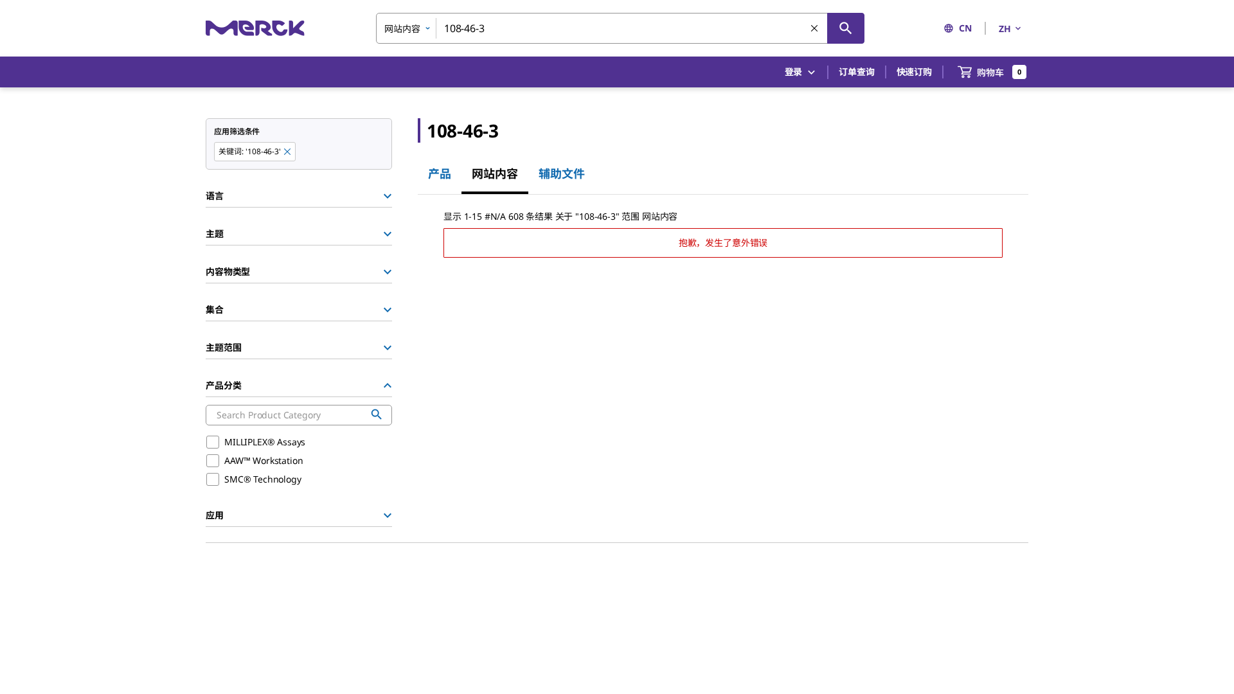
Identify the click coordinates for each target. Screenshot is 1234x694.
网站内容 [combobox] (402, 28)
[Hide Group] (387, 385)
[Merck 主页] (255, 28)
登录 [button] (794, 72)
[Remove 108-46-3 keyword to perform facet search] (288, 152)
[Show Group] (387, 196)
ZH (1005, 28)
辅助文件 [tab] (562, 173)
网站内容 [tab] (495, 173)
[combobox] (620, 28)
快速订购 (914, 72)
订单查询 (856, 72)
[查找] (845, 28)
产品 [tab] (439, 173)
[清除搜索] (815, 29)
